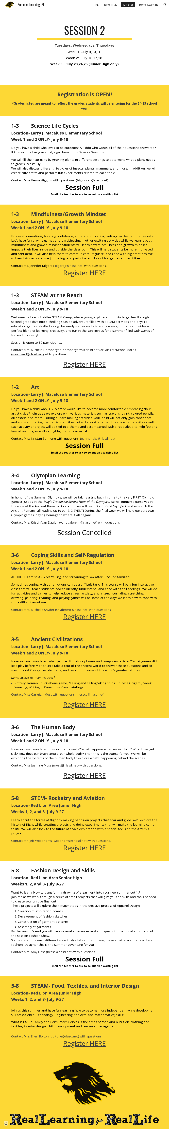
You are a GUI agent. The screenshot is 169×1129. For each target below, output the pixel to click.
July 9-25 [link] (128, 4)
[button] (165, 5)
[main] (84, 47)
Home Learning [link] (148, 4)
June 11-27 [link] (110, 4)
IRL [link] (97, 4)
